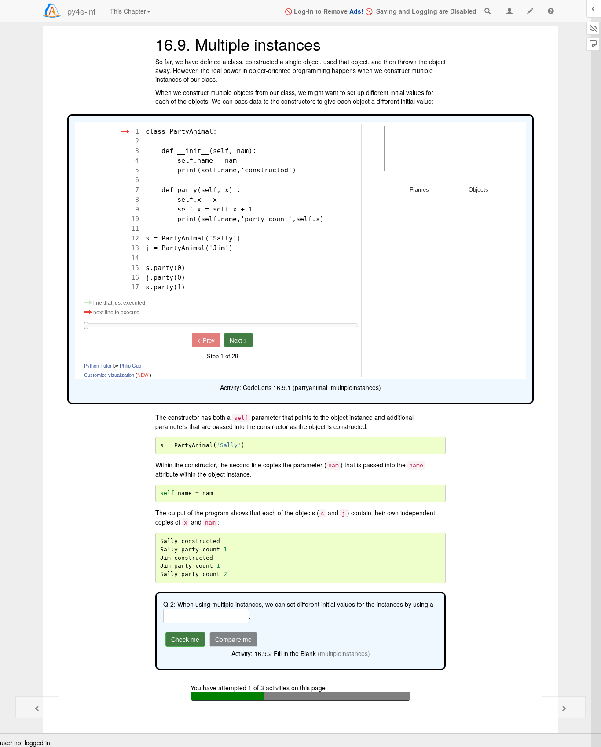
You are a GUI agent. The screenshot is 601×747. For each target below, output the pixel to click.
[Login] (52, 10)
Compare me (233, 639)
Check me (185, 639)
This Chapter (128, 11)
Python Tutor (98, 365)
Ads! (356, 11)
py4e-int (81, 11)
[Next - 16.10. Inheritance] (564, 707)
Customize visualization (109, 375)
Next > (238, 340)
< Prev (206, 340)
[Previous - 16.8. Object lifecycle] (37, 707)
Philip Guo (130, 365)
